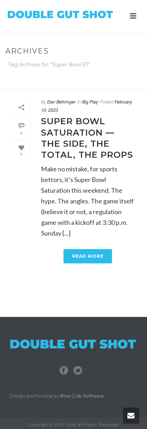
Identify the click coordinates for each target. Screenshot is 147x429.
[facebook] (64, 370)
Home (72, 83)
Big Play (90, 102)
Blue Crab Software (82, 396)
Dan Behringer (61, 102)
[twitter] (78, 370)
